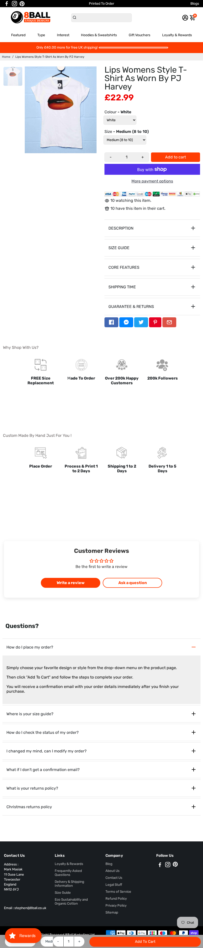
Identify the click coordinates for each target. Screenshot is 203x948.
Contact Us (113, 878)
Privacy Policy (116, 905)
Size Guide (63, 892)
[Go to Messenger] (126, 322)
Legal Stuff (113, 885)
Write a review (70, 582)
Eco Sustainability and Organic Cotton (71, 901)
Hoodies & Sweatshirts (99, 35)
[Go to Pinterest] (22, 3)
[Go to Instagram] (14, 3)
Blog (108, 864)
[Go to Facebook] (6, 3)
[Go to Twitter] (141, 322)
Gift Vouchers (139, 35)
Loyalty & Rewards (177, 35)
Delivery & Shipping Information (69, 884)
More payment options (152, 181)
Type (41, 35)
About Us (112, 871)
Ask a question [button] (132, 582)
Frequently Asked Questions (68, 873)
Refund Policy (116, 898)
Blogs (194, 3)
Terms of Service (118, 891)
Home (6, 57)
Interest (63, 35)
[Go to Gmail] (169, 322)
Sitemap (111, 912)
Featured (18, 35)
